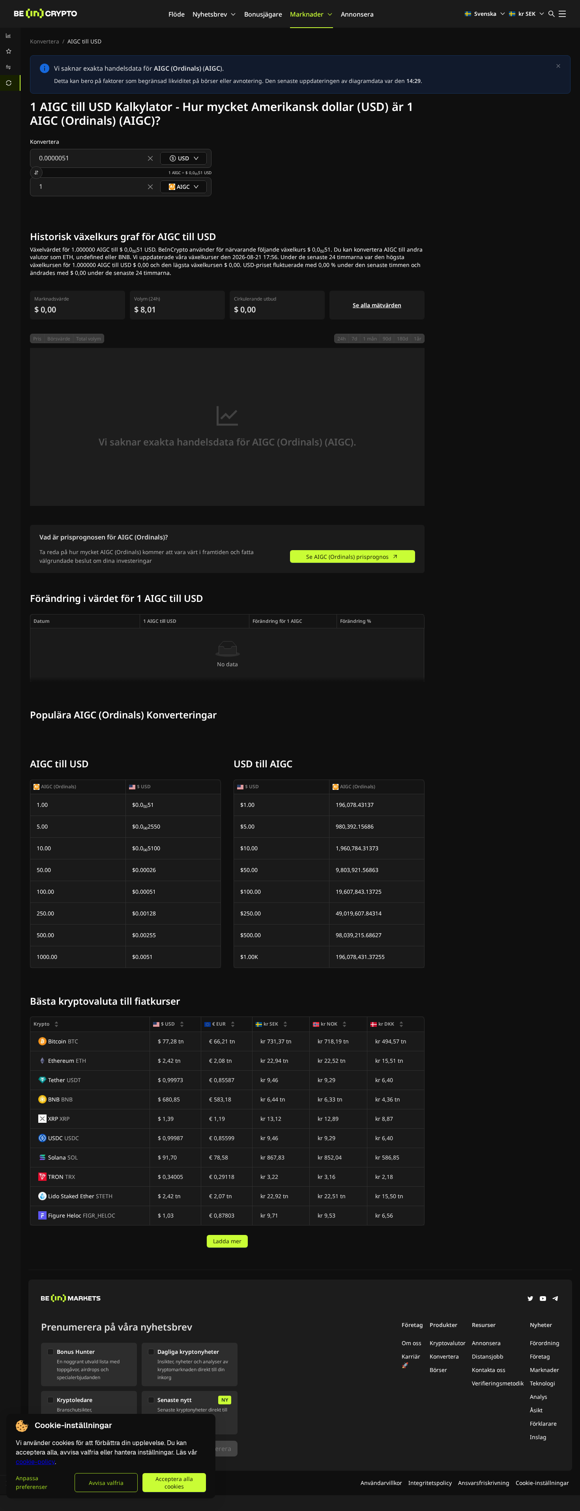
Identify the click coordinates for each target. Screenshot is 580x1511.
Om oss (411, 1343)
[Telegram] (555, 1299)
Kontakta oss (488, 1370)
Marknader (307, 14)
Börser (438, 1370)
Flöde (176, 14)
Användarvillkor (381, 1483)
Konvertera (44, 41)
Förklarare (543, 1423)
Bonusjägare (263, 14)
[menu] (10, 59)
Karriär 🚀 (411, 1361)
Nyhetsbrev (210, 14)
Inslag (538, 1437)
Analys (538, 1396)
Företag (540, 1356)
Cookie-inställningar (542, 1483)
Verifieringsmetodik (498, 1383)
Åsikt (536, 1410)
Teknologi (542, 1383)
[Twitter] (530, 1299)
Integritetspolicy (430, 1483)
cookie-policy (35, 1462)
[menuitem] (10, 35)
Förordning (544, 1343)
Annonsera (357, 14)
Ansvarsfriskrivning (483, 1483)
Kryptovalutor (448, 1343)
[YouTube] (543, 1299)
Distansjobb (487, 1356)
